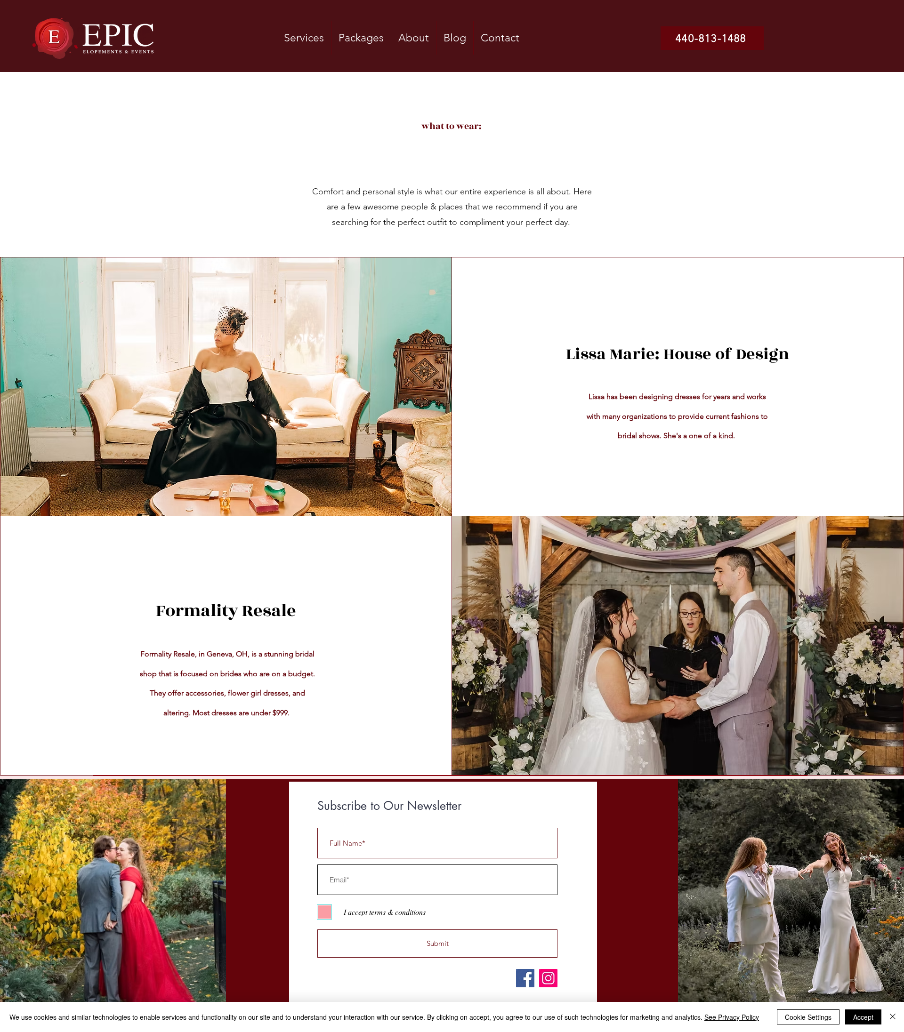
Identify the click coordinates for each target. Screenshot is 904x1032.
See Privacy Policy (731, 1017)
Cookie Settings (808, 1017)
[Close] (892, 1016)
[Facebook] (525, 978)
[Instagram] (548, 978)
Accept (863, 1017)
